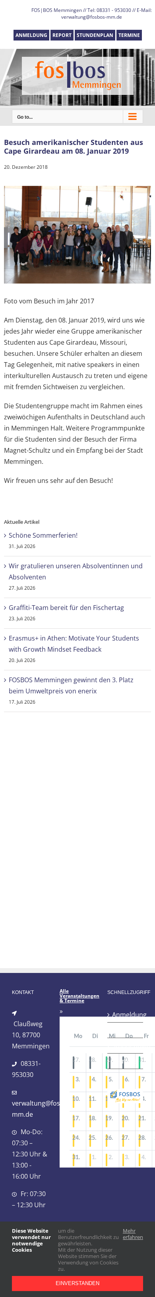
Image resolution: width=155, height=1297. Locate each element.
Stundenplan (125, 1045)
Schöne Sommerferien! (43, 535)
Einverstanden (77, 1283)
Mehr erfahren (133, 1234)
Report (122, 1030)
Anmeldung (125, 1014)
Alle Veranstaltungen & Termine (79, 996)
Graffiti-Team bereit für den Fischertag (66, 607)
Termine (124, 1061)
